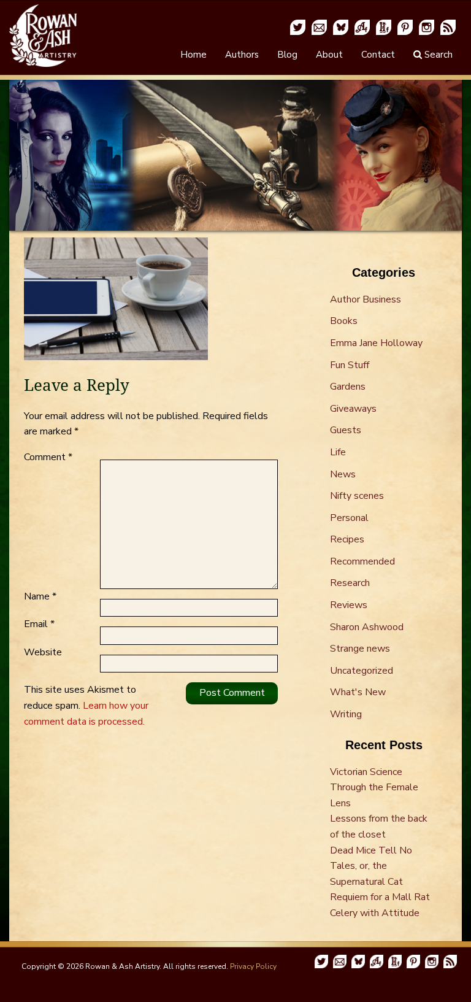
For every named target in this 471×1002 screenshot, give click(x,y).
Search (437, 54)
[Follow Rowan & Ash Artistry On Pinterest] (405, 26)
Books (344, 321)
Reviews (348, 605)
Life (338, 452)
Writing (346, 714)
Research (350, 583)
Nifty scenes (357, 496)
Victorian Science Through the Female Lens (374, 787)
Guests (345, 430)
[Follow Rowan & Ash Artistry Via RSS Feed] (448, 26)
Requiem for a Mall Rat (380, 897)
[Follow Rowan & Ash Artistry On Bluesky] (340, 26)
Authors (242, 54)
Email (39, 624)
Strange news (360, 648)
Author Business (365, 299)
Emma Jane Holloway (376, 343)
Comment (48, 457)
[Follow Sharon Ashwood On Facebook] (362, 26)
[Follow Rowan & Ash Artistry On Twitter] (297, 26)
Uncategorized (361, 670)
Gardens (348, 386)
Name (40, 596)
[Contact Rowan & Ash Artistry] (319, 26)
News (343, 474)
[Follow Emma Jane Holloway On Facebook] (383, 26)
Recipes (347, 539)
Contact (378, 54)
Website (43, 652)
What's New (358, 692)
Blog (287, 54)
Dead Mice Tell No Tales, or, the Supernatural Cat (371, 866)
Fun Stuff (349, 365)
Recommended (362, 561)
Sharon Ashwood (367, 627)
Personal (349, 518)
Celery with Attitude (374, 913)
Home (193, 54)
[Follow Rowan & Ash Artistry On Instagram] (426, 26)
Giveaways (353, 408)
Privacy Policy (253, 966)
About (329, 54)
